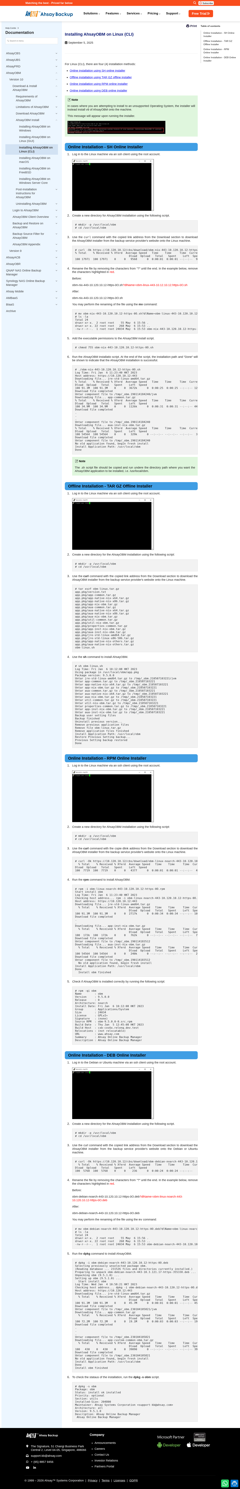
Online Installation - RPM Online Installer (216, 51)
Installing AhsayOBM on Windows (34, 128)
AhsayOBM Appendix (26, 244)
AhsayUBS (13, 59)
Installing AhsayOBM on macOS (34, 160)
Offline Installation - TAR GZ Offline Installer (217, 43)
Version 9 (15, 251)
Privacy (92, 1480)
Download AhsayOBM (30, 113)
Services (133, 13)
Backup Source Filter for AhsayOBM (28, 235)
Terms (106, 1480)
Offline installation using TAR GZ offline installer (101, 77)
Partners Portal (104, 1466)
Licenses (119, 1480)
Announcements (105, 1443)
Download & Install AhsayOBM (25, 88)
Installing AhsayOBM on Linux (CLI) (36, 149)
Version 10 (16, 79)
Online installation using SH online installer (97, 70)
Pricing (153, 13)
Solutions (90, 13)
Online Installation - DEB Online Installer (219, 59)
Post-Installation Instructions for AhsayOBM (26, 193)
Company (97, 1435)
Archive (11, 311)
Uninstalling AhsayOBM (31, 203)
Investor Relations (106, 1460)
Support (172, 13)
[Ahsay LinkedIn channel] (34, 1467)
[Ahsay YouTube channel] (27, 1467)
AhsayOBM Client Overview (31, 216)
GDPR (133, 1480)
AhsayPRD (13, 66)
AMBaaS (12, 298)
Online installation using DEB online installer (98, 90)
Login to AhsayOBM (26, 210)
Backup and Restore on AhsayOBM (28, 225)
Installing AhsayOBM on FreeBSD (34, 170)
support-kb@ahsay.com (46, 1455)
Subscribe (207, 3)
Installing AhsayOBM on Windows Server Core (34, 180)
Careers (100, 1448)
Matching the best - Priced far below (48, 3)
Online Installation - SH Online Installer (218, 34)
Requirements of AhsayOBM (26, 98)
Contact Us (102, 1454)
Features (112, 13)
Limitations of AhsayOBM (32, 107)
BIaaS (10, 304)
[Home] (51, 14)
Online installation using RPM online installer (99, 84)
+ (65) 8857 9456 (42, 1461)
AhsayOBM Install (27, 120)
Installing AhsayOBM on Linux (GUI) (34, 139)
